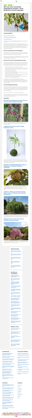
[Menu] (1, 1)
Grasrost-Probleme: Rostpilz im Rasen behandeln (23, 373)
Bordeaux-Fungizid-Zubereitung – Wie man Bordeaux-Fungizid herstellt (8, 395)
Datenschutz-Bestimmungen (24, 412)
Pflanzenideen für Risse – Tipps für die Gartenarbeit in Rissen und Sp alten (7, 361)
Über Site (17, 412)
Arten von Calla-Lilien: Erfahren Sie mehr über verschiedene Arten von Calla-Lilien (15, 293)
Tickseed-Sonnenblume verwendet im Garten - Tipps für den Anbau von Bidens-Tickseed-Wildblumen (16, 341)
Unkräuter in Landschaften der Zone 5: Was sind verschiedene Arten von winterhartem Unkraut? (8, 367)
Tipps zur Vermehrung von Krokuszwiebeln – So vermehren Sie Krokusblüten (15, 337)
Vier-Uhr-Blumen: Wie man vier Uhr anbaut (23, 355)
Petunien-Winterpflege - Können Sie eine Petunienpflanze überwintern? (7, 390)
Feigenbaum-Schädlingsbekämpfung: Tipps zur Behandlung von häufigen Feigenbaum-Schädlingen (15, 166)
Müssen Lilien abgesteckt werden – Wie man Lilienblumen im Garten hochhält (15, 279)
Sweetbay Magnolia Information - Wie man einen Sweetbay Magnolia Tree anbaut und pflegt (8, 385)
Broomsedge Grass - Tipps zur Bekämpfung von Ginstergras (23, 369)
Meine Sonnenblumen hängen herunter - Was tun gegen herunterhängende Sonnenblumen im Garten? (7, 354)
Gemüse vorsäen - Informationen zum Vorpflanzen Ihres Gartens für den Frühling (23, 353)
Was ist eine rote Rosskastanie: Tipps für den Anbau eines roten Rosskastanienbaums (16, 312)
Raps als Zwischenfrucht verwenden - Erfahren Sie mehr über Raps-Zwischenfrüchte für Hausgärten (7, 372)
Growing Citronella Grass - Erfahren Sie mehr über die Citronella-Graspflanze (8, 364)
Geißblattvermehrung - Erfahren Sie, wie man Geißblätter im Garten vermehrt (15, 305)
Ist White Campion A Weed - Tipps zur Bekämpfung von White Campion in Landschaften (16, 322)
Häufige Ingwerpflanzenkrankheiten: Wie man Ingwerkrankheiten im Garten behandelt (16, 309)
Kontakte (19, 412)
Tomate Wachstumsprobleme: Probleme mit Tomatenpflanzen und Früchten (23, 360)
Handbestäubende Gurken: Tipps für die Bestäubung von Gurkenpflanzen (23, 362)
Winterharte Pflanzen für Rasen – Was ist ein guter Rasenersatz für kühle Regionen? (8, 397)
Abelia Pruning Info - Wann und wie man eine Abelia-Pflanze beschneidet (8, 357)
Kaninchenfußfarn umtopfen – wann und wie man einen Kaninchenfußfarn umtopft (8, 388)
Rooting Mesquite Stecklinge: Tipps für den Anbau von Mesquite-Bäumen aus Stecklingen (16, 290)
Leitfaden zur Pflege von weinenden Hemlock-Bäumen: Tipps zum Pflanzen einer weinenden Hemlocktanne (15, 193)
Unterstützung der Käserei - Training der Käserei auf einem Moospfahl (7, 400)
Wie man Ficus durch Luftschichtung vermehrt (10, 37)
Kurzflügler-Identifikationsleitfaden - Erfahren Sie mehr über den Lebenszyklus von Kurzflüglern (16, 299)
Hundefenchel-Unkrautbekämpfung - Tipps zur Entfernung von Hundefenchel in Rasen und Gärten (16, 333)
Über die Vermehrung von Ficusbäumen (9, 35)
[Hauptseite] (16, 1)
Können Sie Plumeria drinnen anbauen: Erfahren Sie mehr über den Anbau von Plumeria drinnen (16, 318)
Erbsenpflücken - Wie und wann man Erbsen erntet (23, 357)
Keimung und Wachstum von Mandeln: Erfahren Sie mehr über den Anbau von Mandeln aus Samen (16, 302)
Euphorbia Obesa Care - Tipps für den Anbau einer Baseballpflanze (8, 408)
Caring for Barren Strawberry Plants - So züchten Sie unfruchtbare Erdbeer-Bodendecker (7, 403)
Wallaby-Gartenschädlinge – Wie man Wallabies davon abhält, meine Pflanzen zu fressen (8, 375)
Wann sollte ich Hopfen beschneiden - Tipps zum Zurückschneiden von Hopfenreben (8, 359)
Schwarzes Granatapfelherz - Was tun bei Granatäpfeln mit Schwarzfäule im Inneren (16, 258)
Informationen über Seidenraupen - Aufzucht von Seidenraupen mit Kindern (15, 262)
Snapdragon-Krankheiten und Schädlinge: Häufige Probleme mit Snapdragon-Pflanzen (15, 276)
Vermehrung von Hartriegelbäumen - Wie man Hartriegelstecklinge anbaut (7, 393)
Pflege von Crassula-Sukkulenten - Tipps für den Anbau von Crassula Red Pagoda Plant (15, 345)
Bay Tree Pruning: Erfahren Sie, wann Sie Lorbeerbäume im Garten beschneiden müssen (16, 315)
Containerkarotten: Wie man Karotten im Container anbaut (23, 367)
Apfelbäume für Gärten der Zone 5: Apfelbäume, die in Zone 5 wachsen (7, 369)
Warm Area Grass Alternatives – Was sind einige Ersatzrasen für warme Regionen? (7, 405)
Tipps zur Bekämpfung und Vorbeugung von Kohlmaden (24, 365)
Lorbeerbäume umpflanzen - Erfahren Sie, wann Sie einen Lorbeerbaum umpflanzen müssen (16, 287)
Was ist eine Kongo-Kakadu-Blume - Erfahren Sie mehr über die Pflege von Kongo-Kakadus (16, 266)
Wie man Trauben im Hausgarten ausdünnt (23, 371)
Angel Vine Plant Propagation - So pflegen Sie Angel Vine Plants (8, 378)
